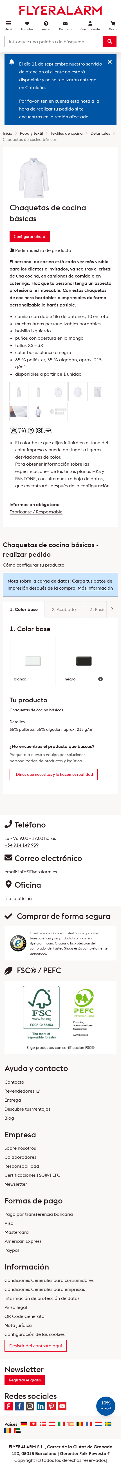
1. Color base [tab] (24, 609)
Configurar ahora (29, 236)
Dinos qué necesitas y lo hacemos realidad (54, 774)
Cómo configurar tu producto (33, 565)
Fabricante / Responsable (36, 512)
